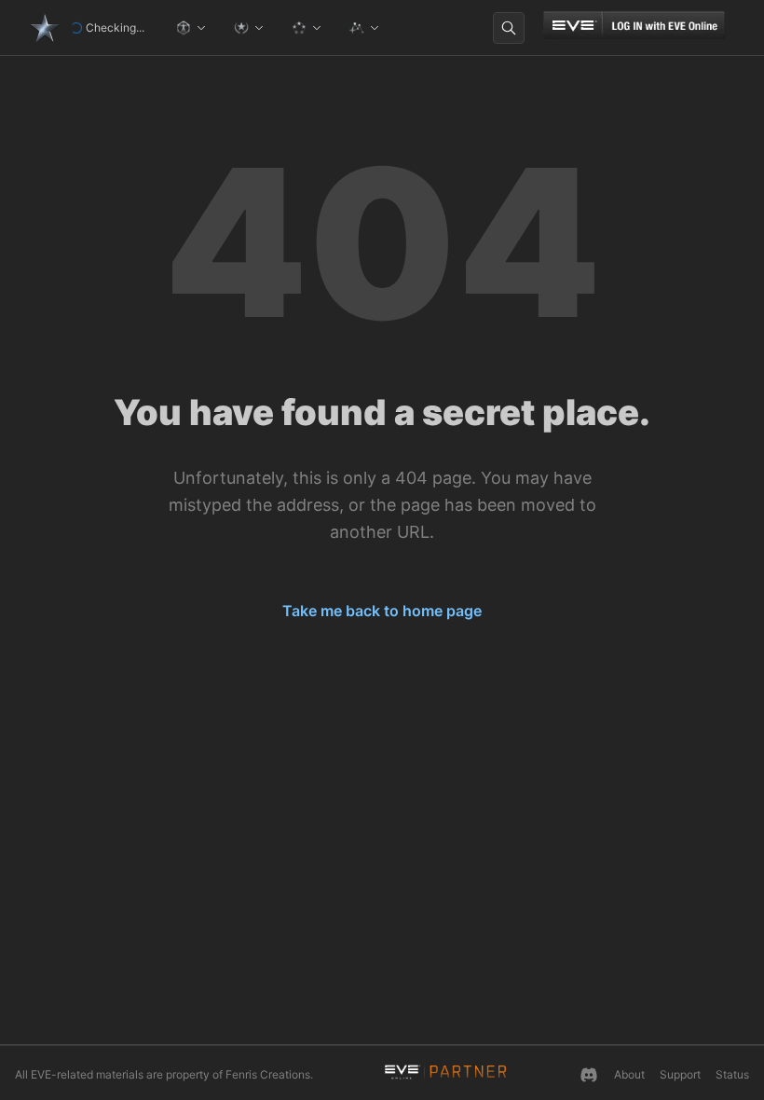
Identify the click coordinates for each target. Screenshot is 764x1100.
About (629, 1074)
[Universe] (364, 28)
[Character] (191, 28)
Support (680, 1074)
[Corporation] (249, 28)
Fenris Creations (267, 1074)
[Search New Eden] (509, 28)
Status (732, 1074)
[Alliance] (306, 28)
